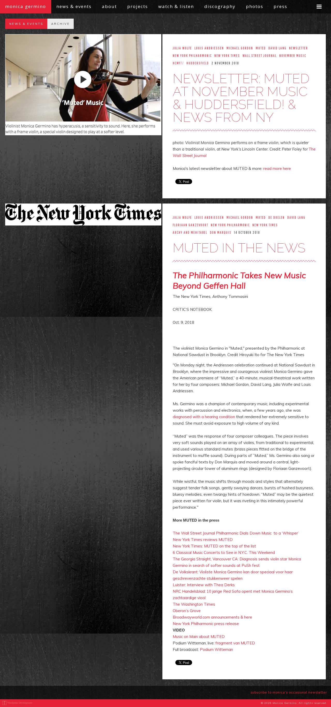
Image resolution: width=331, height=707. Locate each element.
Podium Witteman (216, 649)
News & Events (74, 6)
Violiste (206, 571)
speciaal (267, 571)
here (248, 617)
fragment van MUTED (235, 643)
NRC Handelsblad (189, 591)
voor (280, 571)
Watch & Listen (176, 6)
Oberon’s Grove (187, 610)
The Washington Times (194, 604)
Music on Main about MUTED (199, 636)
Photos (254, 6)
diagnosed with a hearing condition (204, 416)
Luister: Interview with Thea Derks (204, 584)
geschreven (183, 578)
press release (226, 623)
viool (201, 597)
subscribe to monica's (289, 692)
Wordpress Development (19, 702)
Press (280, 6)
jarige (217, 591)
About (109, 6)
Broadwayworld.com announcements (206, 617)
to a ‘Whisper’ (286, 533)
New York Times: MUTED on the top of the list (214, 546)
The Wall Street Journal (194, 533)
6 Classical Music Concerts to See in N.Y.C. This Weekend (224, 552)
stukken (213, 578)
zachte (199, 578)
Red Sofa (232, 591)
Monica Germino (25, 6)
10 (209, 591)
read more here (277, 168)
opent (247, 591)
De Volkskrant (185, 571)
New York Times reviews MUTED (203, 539)
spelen (237, 578)
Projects (137, 6)
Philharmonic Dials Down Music (244, 533)
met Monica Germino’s (272, 591)
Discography (220, 6)
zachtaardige (184, 597)
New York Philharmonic (193, 623)
